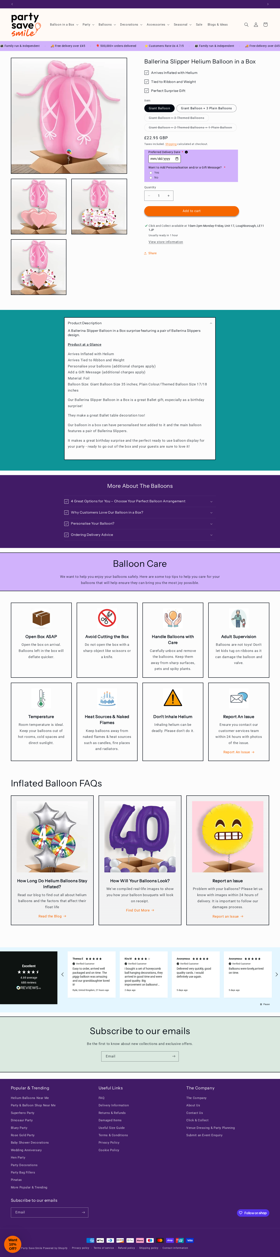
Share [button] (152, 253)
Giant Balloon (159, 108)
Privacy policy (80, 1248)
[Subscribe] (174, 1056)
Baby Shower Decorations (30, 1143)
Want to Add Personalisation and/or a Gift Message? (186, 167)
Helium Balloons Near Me (30, 1098)
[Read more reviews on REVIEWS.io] (28, 989)
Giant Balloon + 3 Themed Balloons (179, 119)
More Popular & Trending (29, 1187)
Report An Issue (236, 752)
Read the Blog (50, 916)
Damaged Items (110, 1120)
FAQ (102, 1098)
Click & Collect (197, 1120)
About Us (193, 1105)
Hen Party (18, 1158)
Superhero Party (22, 1113)
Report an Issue (226, 916)
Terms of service (104, 1248)
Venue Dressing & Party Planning (210, 1128)
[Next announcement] (267, 4)
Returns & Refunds (112, 1113)
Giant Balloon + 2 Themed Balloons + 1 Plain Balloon (193, 128)
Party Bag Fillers (23, 1172)
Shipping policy (148, 1248)
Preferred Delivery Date (165, 152)
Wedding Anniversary (26, 1150)
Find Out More (138, 910)
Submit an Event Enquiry (204, 1135)
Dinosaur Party (22, 1120)
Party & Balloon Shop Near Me (33, 1105)
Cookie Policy (109, 1150)
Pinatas (16, 1180)
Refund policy (126, 1248)
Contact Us (194, 1113)
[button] (63, 24)
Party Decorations (24, 1165)
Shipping (171, 144)
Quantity (150, 187)
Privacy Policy (109, 1143)
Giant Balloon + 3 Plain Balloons (206, 108)
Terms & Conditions (113, 1135)
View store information (166, 242)
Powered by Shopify (55, 1248)
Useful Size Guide (112, 1128)
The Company (196, 1098)
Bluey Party (19, 1128)
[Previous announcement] (12, 4)
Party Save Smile (31, 1248)
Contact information (175, 1248)
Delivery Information (114, 1105)
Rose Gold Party (23, 1135)
